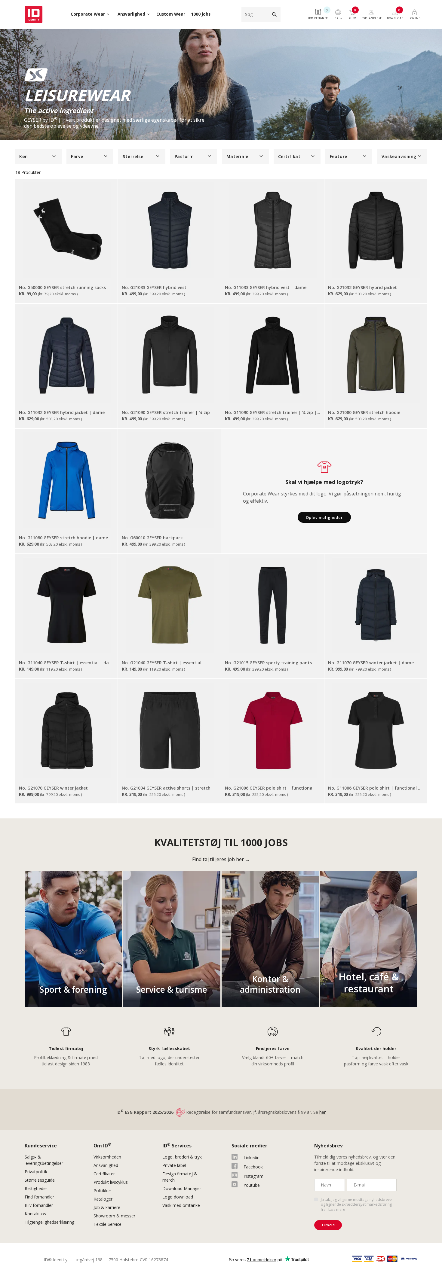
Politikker (102, 1190)
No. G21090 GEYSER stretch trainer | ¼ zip (166, 412)
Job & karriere (107, 1207)
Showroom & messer (114, 1216)
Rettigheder (36, 1188)
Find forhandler (39, 1197)
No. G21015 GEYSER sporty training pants (268, 662)
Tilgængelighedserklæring (49, 1222)
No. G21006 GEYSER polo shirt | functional (269, 788)
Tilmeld (328, 1225)
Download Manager (181, 1188)
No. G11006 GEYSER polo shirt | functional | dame (376, 788)
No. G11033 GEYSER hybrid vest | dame (265, 287)
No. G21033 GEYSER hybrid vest (154, 287)
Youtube (252, 1185)
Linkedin (251, 1157)
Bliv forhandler (39, 1205)
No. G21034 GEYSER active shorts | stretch (166, 788)
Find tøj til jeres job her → (221, 859)
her (322, 1112)
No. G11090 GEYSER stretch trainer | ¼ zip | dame (273, 412)
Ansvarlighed (106, 1165)
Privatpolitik (36, 1171)
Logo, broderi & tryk (182, 1157)
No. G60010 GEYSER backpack (152, 538)
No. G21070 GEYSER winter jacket (53, 788)
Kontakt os (35, 1214)
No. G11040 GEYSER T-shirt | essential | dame (67, 662)
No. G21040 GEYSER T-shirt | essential (161, 662)
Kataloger (103, 1199)
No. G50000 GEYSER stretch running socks (62, 287)
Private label (174, 1165)
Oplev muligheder (324, 517)
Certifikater (104, 1174)
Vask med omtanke (181, 1205)
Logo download (177, 1197)
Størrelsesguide (40, 1180)
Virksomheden (107, 1157)
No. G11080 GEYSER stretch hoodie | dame (63, 538)
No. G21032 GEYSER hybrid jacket (362, 287)
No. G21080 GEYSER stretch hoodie (364, 412)
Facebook (253, 1167)
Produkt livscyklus (111, 1182)
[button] (38, 156)
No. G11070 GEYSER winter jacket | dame (371, 662)
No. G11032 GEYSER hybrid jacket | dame (62, 412)
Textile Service (107, 1224)
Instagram (253, 1176)
